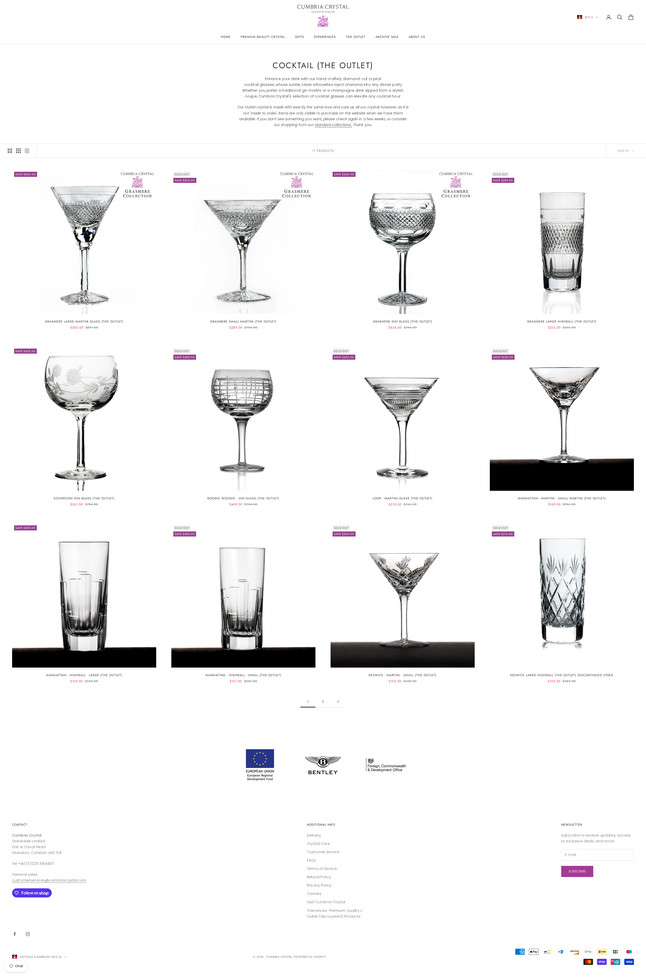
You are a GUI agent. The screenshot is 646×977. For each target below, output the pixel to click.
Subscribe (577, 871)
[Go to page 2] (338, 701)
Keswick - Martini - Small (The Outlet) (403, 675)
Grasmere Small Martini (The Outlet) (243, 321)
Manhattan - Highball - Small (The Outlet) (243, 675)
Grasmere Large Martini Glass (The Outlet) (84, 321)
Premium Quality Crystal (263, 37)
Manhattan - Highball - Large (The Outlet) (84, 675)
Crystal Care (318, 843)
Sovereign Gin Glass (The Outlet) (84, 498)
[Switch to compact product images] (27, 151)
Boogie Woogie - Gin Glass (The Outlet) (243, 498)
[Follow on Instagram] (27, 934)
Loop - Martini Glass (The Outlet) (403, 498)
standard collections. (333, 124)
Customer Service (323, 851)
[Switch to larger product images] (10, 151)
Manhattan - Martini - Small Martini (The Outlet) (562, 498)
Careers (314, 893)
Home (226, 37)
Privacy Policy (319, 885)
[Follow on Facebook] (14, 934)
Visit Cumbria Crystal (326, 902)
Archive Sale (387, 37)
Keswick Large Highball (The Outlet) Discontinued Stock (562, 675)
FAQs (311, 860)
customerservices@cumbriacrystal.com (49, 880)
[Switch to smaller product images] (18, 151)
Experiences (325, 37)
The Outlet (355, 37)
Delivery (314, 835)
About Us (417, 37)
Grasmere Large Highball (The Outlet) (562, 321)
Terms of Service (322, 868)
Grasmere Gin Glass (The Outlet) (403, 321)
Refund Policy (319, 877)
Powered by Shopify (310, 957)
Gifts (299, 37)
